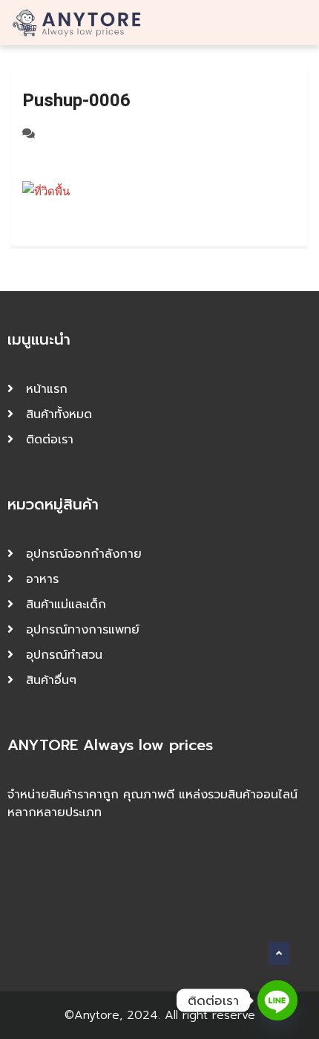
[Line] (277, 1000)
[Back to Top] (279, 953)
